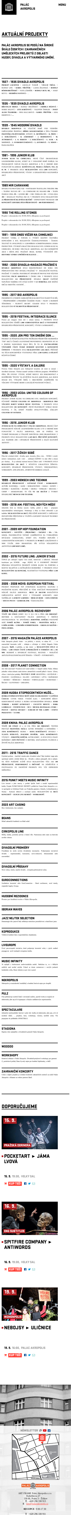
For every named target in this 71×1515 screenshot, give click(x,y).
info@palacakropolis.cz (37, 1504)
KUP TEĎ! (15, 1184)
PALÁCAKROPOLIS (27, 7)
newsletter (29, 1431)
